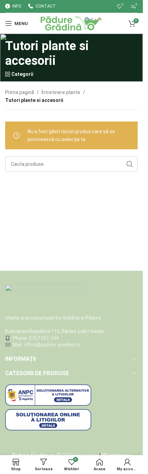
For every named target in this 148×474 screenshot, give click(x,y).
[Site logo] (71, 23)
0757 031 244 (44, 338)
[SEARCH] (130, 164)
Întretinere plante (61, 92)
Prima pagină (19, 92)
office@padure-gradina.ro (52, 344)
